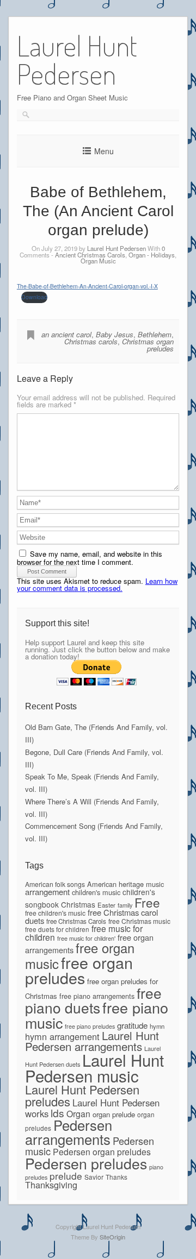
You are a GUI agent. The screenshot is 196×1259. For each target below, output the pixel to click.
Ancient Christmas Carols (90, 254)
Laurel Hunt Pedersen (116, 248)
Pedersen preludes (86, 1163)
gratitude (132, 1025)
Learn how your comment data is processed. (97, 584)
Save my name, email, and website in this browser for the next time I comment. (89, 558)
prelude (66, 1175)
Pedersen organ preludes (102, 1151)
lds (57, 1112)
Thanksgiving (51, 1184)
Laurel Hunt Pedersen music (94, 1067)
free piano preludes (90, 1026)
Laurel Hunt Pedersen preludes (82, 1095)
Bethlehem (154, 334)
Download (34, 297)
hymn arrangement (62, 1036)
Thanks (116, 1176)
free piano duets (93, 1000)
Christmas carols (91, 341)
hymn (157, 1026)
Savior (93, 1176)
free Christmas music (139, 921)
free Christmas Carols (76, 921)
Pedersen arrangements (68, 1132)
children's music (96, 892)
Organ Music (98, 260)
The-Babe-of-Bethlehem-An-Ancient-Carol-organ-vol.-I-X (87, 286)
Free (147, 902)
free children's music (55, 912)
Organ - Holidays (151, 254)
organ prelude (114, 1114)
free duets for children (57, 929)
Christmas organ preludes (148, 345)
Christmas (78, 904)
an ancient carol (66, 334)
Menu (104, 151)
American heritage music (125, 884)
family (125, 905)
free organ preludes (79, 970)
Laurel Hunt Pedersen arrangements (92, 1040)
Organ (78, 1113)
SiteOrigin (112, 1236)
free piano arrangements (96, 996)
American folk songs (55, 884)
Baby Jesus (114, 334)
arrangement (47, 891)
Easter (106, 905)
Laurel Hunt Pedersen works (92, 1108)
